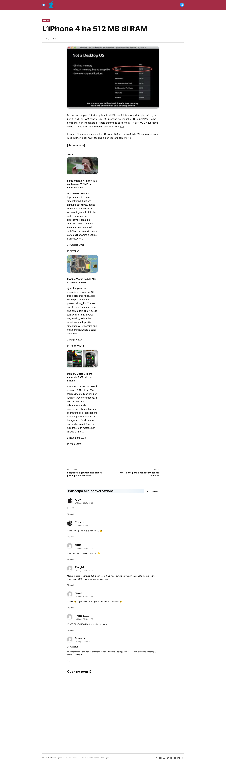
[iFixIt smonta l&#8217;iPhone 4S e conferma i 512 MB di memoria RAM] (82, 174)
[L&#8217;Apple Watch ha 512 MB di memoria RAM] (82, 273)
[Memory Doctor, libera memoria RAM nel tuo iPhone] (82, 368)
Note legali (105, 758)
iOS (122, 126)
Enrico (79, 522)
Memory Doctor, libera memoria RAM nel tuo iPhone (79, 377)
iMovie (127, 137)
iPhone (46, 20)
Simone (80, 638)
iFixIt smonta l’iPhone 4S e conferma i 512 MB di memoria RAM (82, 184)
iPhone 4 (117, 115)
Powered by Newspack (90, 758)
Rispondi (70, 514)
